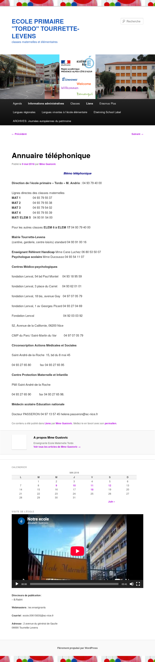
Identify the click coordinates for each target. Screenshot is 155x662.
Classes (75, 103)
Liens (89, 103)
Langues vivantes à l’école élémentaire (64, 112)
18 (92, 489)
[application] (77, 551)
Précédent (19, 134)
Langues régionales (24, 112)
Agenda (17, 103)
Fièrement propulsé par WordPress (77, 648)
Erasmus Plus (107, 103)
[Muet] (132, 584)
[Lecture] (17, 584)
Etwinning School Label (107, 112)
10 (74, 485)
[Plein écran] (138, 584)
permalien (110, 423)
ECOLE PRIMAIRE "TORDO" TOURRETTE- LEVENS (45, 28)
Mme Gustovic (47, 164)
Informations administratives (46, 103)
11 (92, 485)
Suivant (137, 134)
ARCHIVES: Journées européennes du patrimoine (42, 121)
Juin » (111, 501)
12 (109, 485)
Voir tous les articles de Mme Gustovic (57, 446)
